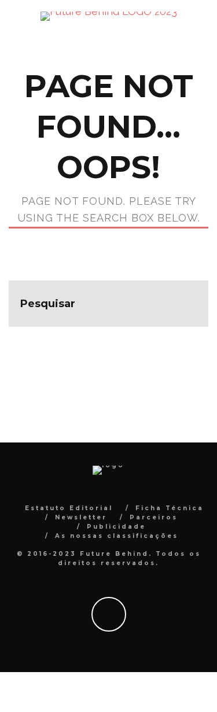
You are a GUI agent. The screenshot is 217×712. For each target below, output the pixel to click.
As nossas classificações (116, 536)
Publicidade (116, 526)
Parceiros (154, 517)
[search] (185, 304)
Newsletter (81, 517)
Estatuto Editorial (69, 508)
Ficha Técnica (169, 508)
